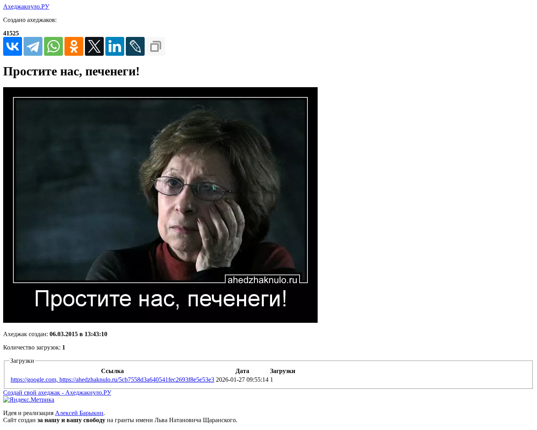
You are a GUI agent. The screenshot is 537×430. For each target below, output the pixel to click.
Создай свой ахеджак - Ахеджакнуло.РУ (57, 392)
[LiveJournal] (135, 46)
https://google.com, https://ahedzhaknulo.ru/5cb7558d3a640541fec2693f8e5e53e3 (112, 379)
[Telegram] (33, 46)
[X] (94, 46)
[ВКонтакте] (12, 46)
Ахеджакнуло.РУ (26, 6)
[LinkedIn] (114, 46)
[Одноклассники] (73, 46)
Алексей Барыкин (79, 413)
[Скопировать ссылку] (155, 46)
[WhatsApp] (53, 46)
